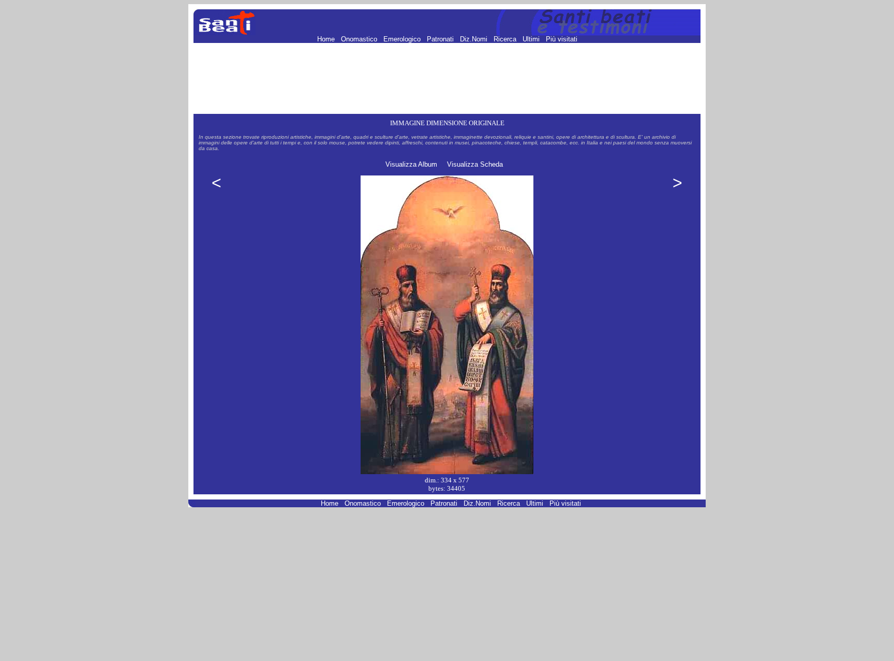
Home (327, 39)
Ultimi (532, 39)
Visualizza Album (411, 164)
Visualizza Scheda (475, 164)
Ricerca (506, 39)
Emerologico (403, 39)
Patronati (441, 39)
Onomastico (360, 39)
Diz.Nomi (474, 39)
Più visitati (561, 39)
